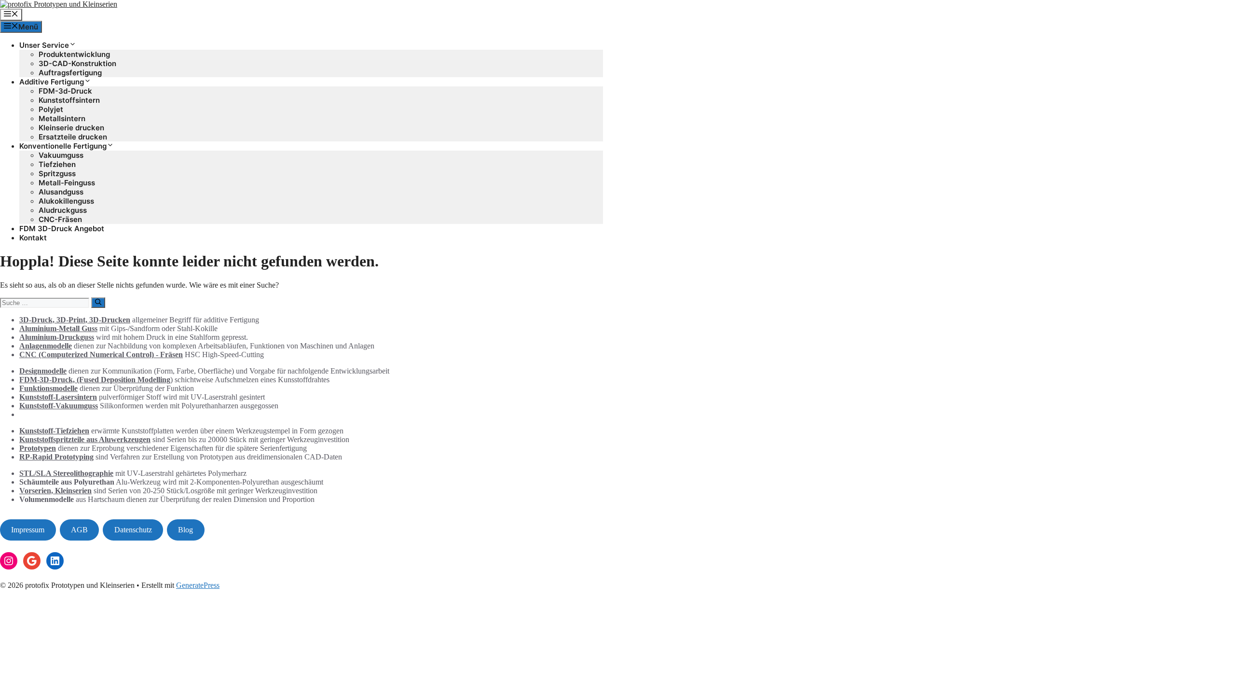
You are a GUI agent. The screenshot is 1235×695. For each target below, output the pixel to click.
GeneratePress (198, 585)
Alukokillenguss (66, 201)
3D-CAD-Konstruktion (77, 63)
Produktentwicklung (74, 54)
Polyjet (51, 109)
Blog (185, 530)
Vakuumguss (61, 155)
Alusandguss (61, 191)
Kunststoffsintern (69, 100)
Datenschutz (133, 530)
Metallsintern (62, 118)
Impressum (27, 530)
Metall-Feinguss (67, 182)
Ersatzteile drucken (73, 136)
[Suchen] (98, 302)
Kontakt (33, 237)
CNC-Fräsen (60, 219)
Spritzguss (57, 173)
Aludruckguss (63, 210)
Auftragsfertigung (70, 72)
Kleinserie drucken (71, 127)
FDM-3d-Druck (65, 91)
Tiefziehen (57, 164)
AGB (79, 530)
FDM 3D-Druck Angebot (61, 228)
